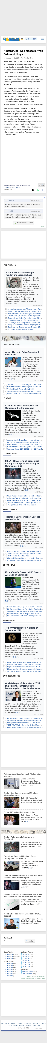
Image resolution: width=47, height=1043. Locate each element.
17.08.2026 (9, 976)
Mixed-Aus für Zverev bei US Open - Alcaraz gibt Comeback (22, 573)
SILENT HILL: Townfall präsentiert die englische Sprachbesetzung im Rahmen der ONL (22, 463)
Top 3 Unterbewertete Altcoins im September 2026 (21, 629)
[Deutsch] (22, 39)
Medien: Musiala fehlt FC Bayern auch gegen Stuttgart (26, 613)
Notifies (42, 978)
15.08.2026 (26, 956)
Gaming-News (10, 453)
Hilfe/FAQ (28, 1025)
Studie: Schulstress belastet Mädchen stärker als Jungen (21, 794)
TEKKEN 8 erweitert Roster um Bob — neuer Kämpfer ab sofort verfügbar (23, 876)
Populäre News (27, 971)
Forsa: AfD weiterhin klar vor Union (19, 812)
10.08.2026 (26, 966)
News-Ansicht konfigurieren (36, 976)
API (34, 1025)
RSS (38, 1025)
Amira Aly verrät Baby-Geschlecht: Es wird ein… (22, 353)
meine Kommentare (27, 978)
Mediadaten (27, 1023)
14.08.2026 (26, 958)
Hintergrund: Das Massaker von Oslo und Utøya (23, 52)
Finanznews (9, 620)
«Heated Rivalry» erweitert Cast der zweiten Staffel (22, 518)
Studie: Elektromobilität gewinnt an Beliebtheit (19, 838)
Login (27, 39)
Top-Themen (10, 265)
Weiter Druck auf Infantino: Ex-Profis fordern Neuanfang (27, 611)
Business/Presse (11, 676)
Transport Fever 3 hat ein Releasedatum (21, 505)
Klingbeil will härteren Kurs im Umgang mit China (25, 325)
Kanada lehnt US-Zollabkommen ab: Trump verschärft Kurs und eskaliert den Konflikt (23, 895)
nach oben (39, 1028)
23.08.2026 (9, 963)
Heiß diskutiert (27, 973)
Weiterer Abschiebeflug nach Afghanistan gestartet (22, 775)
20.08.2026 (9, 969)
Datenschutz (12, 1023)
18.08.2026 (9, 973)
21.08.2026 (9, 967)
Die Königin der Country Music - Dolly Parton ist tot (26, 322)
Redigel (11, 200)
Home (44, 1023)
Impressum (36, 1023)
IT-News (7, 398)
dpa (31, 58)
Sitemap (4, 1023)
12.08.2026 (26, 962)
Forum (10, 1025)
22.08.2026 (9, 965)
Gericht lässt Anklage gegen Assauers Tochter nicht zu (26, 607)
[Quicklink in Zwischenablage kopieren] (40, 185)
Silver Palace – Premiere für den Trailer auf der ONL (25, 496)
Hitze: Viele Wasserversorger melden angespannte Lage (20, 273)
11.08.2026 (26, 964)
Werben (21, 1025)
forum (43, 226)
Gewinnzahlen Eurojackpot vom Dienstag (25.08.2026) (27, 327)
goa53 (11, 211)
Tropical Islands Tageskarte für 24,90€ (20, 389)
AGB (20, 1023)
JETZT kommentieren (25, 223)
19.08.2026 (9, 971)
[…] (12, 303)
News (15, 1025)
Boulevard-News (11, 345)
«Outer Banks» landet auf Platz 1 (19, 556)
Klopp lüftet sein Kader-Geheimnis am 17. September (22, 914)
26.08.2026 (9, 954)
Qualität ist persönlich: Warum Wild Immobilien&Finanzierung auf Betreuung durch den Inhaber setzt (22, 686)
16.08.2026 (26, 954)
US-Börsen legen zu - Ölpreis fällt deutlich (23, 320)
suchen (31, 941)
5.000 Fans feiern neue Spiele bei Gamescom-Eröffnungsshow (21, 406)
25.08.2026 (9, 956)
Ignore (37, 978)
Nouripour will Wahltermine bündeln (21, 329)
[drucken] (43, 185)
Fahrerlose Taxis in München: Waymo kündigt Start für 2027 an (20, 857)
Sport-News (9, 565)
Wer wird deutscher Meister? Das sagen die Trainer (25, 616)
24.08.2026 (9, 958)
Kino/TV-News (10, 509)
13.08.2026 (26, 960)
